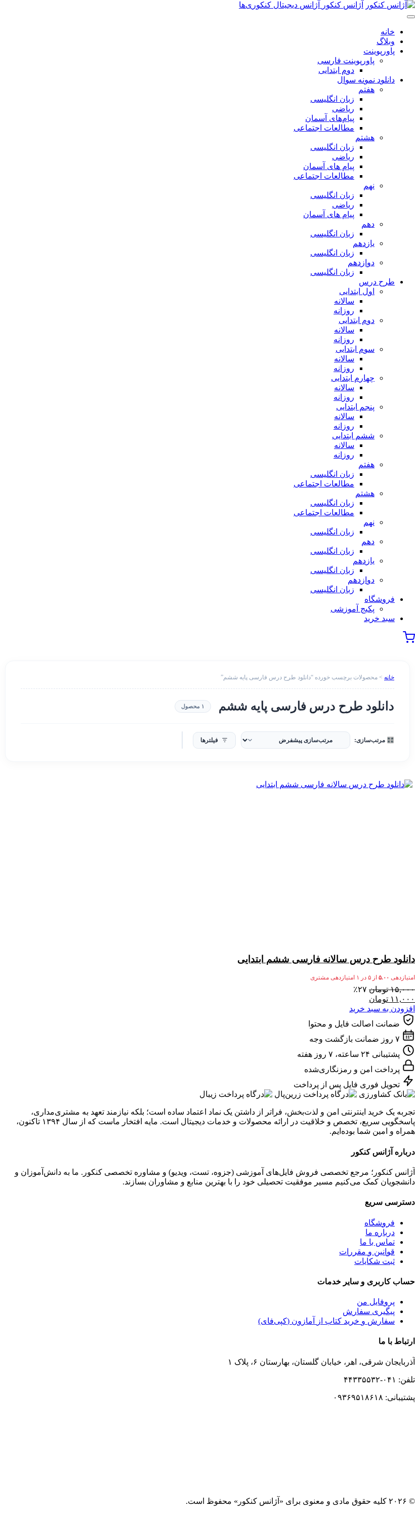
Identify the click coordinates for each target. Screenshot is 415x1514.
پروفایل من (376, 1301)
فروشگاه (379, 1222)
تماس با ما (377, 1242)
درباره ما (380, 1232)
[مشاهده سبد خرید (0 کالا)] (409, 640)
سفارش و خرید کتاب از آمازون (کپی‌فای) (326, 1321)
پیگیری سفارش (369, 1311)
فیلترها (209, 740)
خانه (389, 677)
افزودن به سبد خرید (382, 1008)
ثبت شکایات (374, 1261)
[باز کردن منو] (411, 16)
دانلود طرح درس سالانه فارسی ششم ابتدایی (326, 959)
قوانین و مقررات (367, 1251)
